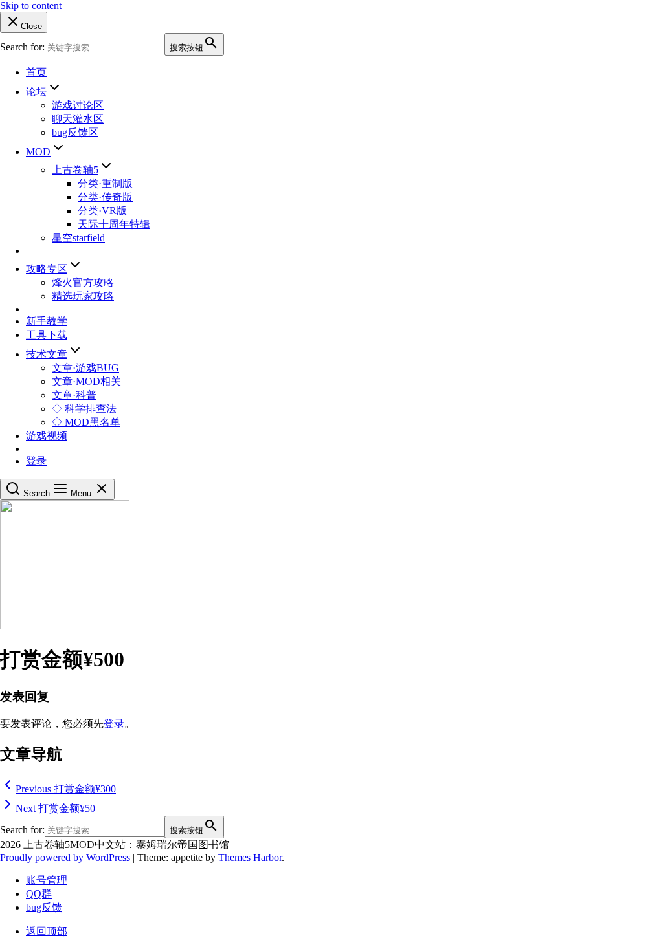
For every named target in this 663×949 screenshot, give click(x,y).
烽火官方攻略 (83, 282)
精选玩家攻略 (83, 295)
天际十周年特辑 (114, 224)
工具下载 (46, 334)
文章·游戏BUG (85, 367)
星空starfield (78, 237)
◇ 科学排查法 (84, 408)
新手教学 (46, 321)
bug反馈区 (75, 132)
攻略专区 (46, 268)
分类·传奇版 (105, 196)
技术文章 (46, 354)
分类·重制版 (105, 183)
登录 (36, 460)
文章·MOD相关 (86, 381)
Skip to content (31, 5)
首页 (36, 72)
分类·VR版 (102, 210)
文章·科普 (74, 394)
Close (31, 26)
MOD (38, 151)
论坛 (36, 91)
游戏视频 (46, 435)
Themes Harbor (250, 857)
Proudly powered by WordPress (65, 857)
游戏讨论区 (78, 105)
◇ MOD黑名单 (86, 422)
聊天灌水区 (78, 118)
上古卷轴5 (75, 169)
